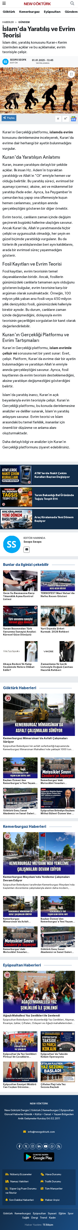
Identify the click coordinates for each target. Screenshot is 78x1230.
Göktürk (9, 12)
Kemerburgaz (29, 12)
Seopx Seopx (33, 541)
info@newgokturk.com (41, 1131)
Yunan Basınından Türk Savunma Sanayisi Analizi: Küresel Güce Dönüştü (19, 631)
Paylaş (11, 118)
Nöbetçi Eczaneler (21, 1174)
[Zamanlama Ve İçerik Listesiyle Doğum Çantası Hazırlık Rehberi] (58, 651)
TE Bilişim (48, 1224)
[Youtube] (46, 1146)
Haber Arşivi (52, 1200)
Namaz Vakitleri (19, 1181)
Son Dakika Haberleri (21, 1200)
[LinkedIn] (39, 1146)
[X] (26, 1146)
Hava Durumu (53, 1174)
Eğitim (62, 1213)
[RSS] (59, 1146)
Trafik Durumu (53, 1181)
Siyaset (52, 1213)
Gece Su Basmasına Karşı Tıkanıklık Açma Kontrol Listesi (18, 596)
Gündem (71, 12)
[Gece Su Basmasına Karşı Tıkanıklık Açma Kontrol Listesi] (20, 580)
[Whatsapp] (52, 1146)
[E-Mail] (27, 550)
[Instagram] (33, 1146)
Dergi (34, 1217)
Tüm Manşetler (54, 1188)
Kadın (52, 1217)
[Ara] (72, 3)
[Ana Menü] (4, 3)
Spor (70, 1213)
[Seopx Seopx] (11, 544)
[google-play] (39, 1157)
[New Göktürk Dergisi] (37, 4)
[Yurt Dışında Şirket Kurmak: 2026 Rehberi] (58, 616)
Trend (43, 1217)
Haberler (8, 22)
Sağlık (25, 1217)
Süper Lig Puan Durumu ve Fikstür (21, 1190)
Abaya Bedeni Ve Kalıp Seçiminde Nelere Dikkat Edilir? (18, 667)
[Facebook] (19, 1146)
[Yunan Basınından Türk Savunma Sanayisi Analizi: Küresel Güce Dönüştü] (20, 616)
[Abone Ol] (73, 118)
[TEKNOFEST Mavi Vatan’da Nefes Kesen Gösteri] (58, 580)
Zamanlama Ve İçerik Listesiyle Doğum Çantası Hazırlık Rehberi (57, 667)
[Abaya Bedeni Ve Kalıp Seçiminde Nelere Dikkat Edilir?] (20, 651)
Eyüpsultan (52, 12)
